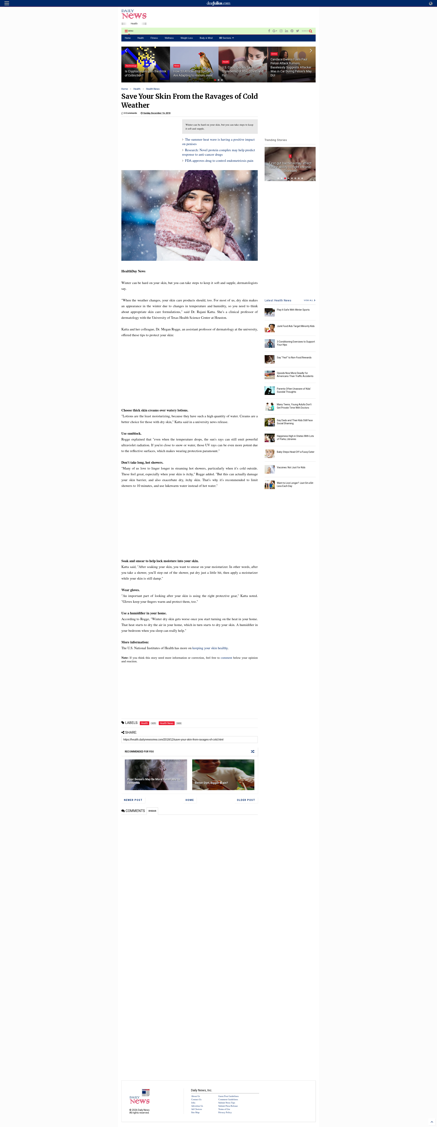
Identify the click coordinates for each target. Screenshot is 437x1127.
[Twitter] (297, 31)
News (176, 66)
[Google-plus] (275, 31)
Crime (274, 54)
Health (140, 38)
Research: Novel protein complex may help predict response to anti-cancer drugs (218, 152)
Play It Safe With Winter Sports (293, 309)
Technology (131, 66)
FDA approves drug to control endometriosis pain (219, 160)
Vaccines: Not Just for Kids (291, 467)
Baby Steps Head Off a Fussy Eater (295, 452)
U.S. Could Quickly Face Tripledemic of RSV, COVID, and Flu (242, 71)
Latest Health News (278, 300)
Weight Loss (187, 38)
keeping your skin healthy (210, 648)
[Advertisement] (253, 17)
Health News (153, 89)
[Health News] (134, 23)
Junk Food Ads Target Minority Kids (296, 326)
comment (226, 657)
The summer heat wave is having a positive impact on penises (218, 141)
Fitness (154, 38)
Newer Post (133, 800)
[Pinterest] (292, 31)
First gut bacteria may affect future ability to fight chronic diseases (290, 167)
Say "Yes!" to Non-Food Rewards (294, 357)
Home (128, 38)
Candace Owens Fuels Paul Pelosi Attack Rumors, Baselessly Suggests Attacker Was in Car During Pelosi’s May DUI (291, 67)
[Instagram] (281, 31)
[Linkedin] (286, 31)
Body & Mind (206, 38)
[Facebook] (269, 31)
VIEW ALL (309, 300)
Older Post (246, 800)
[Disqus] (189, 857)
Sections (226, 38)
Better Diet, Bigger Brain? (211, 782)
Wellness (169, 38)
